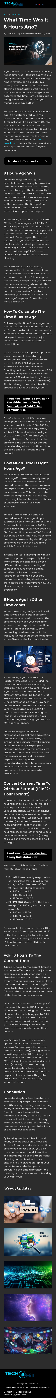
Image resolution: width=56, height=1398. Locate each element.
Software (15, 14)
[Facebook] (35, 4)
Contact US (24, 1387)
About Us (15, 1387)
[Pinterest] (39, 4)
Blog (6, 14)
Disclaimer (34, 1387)
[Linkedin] (43, 4)
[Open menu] (49, 4)
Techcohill (34, 1224)
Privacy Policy (44, 1387)
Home (8, 1387)
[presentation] (28, 1209)
